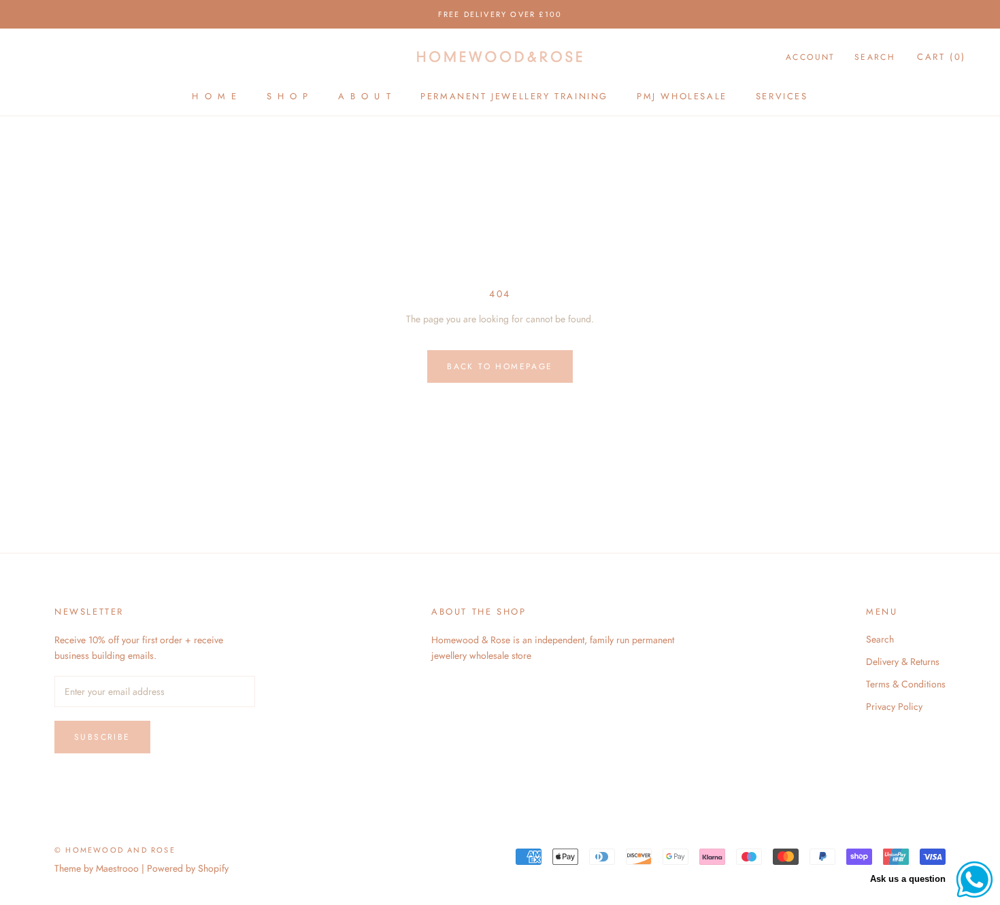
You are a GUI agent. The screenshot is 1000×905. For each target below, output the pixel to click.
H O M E (214, 96)
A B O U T (365, 96)
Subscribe (102, 737)
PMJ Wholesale (682, 96)
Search (874, 57)
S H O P (288, 96)
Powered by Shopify (188, 868)
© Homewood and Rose (115, 849)
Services (782, 96)
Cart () (941, 56)
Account (810, 57)
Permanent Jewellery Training (514, 96)
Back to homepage (499, 366)
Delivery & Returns (902, 661)
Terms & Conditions (906, 684)
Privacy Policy (894, 706)
